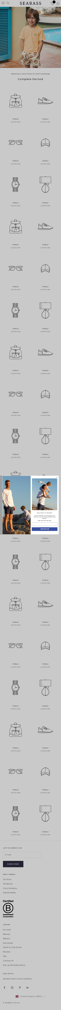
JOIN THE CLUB (44, 529)
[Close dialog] (57, 477)
